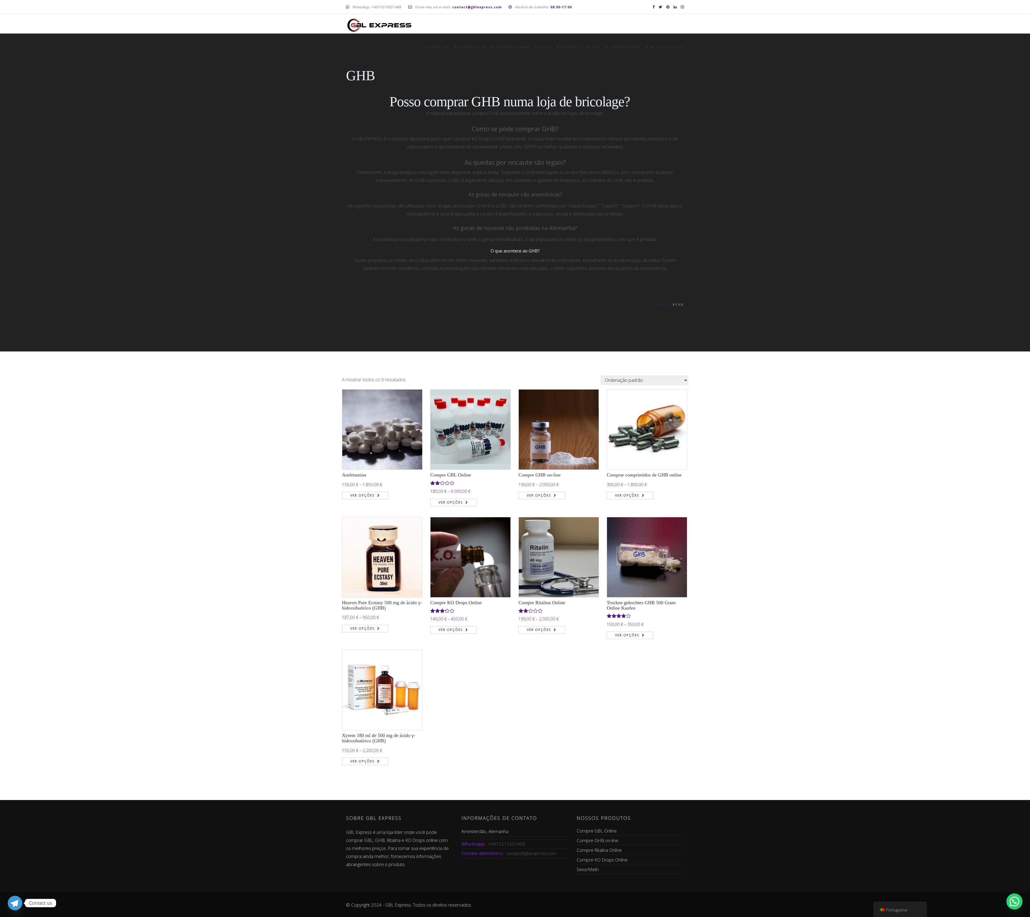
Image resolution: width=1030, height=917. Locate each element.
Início (664, 304)
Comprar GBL (436, 47)
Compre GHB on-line (539, 475)
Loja (595, 47)
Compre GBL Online (450, 475)
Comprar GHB (472, 47)
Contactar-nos (625, 47)
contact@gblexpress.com (531, 853)
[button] (1014, 901)
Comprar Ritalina (512, 47)
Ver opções (362, 495)
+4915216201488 (506, 844)
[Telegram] (15, 903)
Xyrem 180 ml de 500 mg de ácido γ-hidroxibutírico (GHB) (378, 738)
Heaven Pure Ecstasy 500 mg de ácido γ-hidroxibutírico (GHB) (382, 605)
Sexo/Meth (571, 47)
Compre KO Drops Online (456, 602)
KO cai (546, 47)
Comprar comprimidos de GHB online (644, 475)
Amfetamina (354, 475)
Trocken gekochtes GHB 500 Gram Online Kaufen (641, 605)
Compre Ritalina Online (541, 602)
